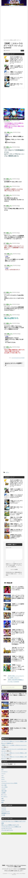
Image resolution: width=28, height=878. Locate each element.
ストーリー (3, 781)
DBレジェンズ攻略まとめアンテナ (10, 825)
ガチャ (7, 472)
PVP (2, 769)
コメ (22, 50)
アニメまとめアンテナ (7, 830)
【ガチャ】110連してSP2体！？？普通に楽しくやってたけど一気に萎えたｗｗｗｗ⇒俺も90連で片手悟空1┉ (17, 641)
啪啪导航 (9, 743)
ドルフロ (3, 809)
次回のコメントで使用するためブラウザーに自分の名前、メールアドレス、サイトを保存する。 (14, 565)
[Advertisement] (14, 23)
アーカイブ (4, 764)
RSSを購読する (6, 833)
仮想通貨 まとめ (5, 813)
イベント (3, 773)
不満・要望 (3, 790)
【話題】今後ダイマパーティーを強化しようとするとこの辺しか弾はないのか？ (18, 721)
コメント (8, 547)
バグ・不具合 (4, 787)
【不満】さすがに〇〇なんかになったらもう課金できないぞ (17, 623)
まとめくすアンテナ (6, 828)
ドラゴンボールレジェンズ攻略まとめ (11, 826)
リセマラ (3, 788)
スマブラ (3, 808)
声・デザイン (4, 796)
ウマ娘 (3, 815)
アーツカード (4, 771)
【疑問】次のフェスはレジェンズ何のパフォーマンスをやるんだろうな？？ (18, 704)
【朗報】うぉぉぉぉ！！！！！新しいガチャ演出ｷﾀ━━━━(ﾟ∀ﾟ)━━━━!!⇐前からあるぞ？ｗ (17, 667)
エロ (2, 775)
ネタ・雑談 (3, 785)
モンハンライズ (5, 811)
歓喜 (2, 802)
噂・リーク (3, 794)
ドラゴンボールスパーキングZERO (9, 783)
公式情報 (3, 792)
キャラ (2, 779)
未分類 (2, 800)
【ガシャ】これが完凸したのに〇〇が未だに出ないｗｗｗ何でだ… (17, 588)
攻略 (2, 798)
